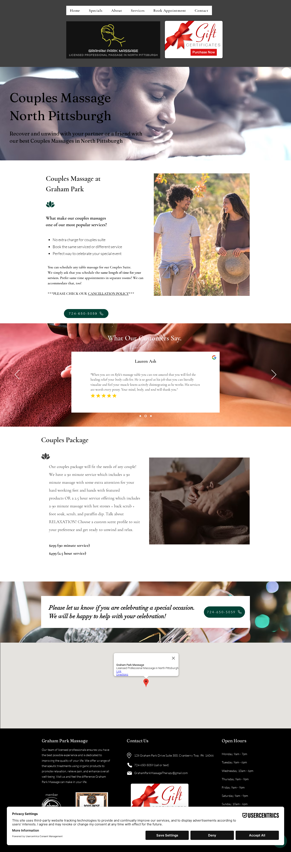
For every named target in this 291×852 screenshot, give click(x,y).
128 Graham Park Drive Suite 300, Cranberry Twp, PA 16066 (174, 755)
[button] (137, 10)
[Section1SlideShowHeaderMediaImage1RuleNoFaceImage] (140, 416)
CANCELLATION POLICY (108, 293)
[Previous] (17, 375)
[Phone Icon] (130, 765)
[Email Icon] (129, 773)
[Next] (273, 375)
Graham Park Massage (65, 740)
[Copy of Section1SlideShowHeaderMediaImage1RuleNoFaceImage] (145, 416)
